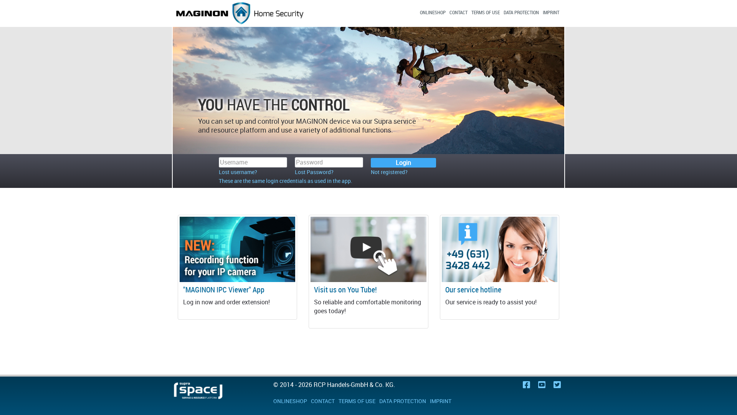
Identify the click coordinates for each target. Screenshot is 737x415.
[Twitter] (557, 385)
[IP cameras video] (368, 249)
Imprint (551, 12)
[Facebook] (526, 385)
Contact (458, 12)
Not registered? (389, 172)
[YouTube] (542, 385)
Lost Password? (314, 172)
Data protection (521, 12)
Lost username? (238, 172)
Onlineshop (433, 12)
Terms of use (485, 12)
